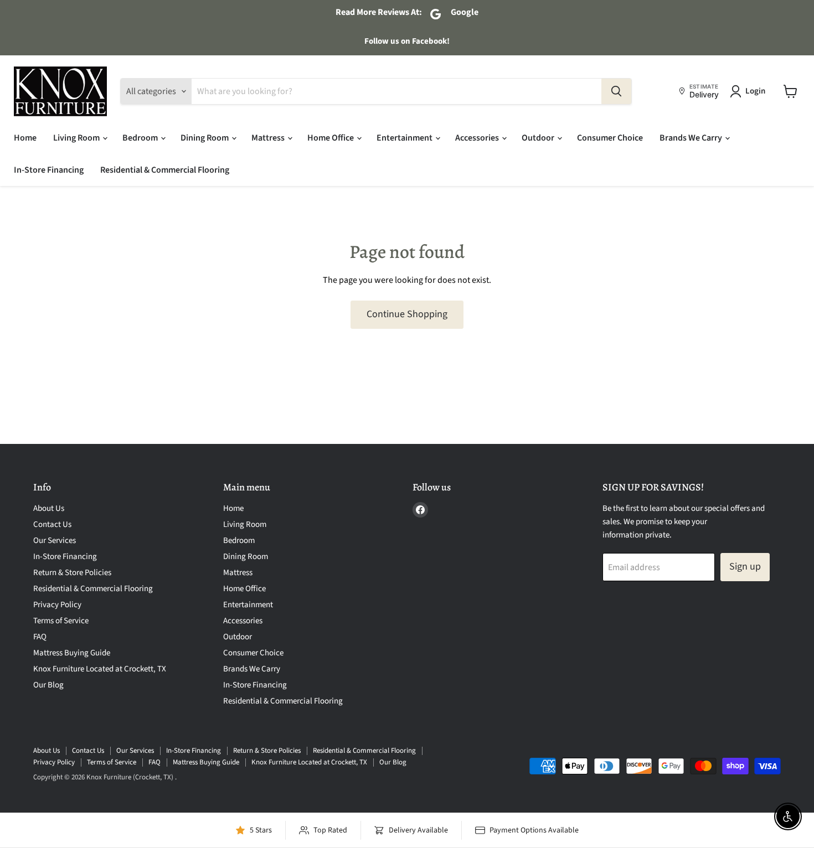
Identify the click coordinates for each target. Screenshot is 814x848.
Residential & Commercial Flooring (164, 170)
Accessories (478, 138)
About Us (48, 508)
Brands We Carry (692, 138)
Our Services (54, 540)
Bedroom (140, 138)
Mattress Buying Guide (71, 653)
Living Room (77, 138)
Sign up (745, 566)
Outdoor (539, 138)
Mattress (268, 138)
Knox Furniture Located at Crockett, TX (99, 669)
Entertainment (405, 138)
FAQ (40, 637)
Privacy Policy (57, 605)
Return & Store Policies (72, 572)
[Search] (616, 91)
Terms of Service (61, 621)
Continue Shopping (407, 314)
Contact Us (52, 524)
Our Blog (48, 685)
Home (25, 138)
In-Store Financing (49, 170)
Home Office (331, 138)
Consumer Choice (610, 138)
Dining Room (205, 138)
